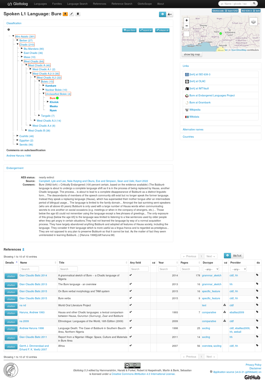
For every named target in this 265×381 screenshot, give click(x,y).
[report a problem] (65, 14)
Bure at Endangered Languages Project (212, 95)
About (160, 3)
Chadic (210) (27, 44)
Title (61, 262)
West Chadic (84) (34, 61)
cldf (232, 275)
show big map (192, 54)
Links (186, 66)
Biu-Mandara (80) (34, 48)
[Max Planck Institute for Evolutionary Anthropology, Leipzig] (11, 369)
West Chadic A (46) (39, 65)
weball (237, 331)
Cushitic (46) (26, 136)
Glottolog (20, 3)
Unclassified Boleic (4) (58, 94)
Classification (13, 23)
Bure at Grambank (200, 102)
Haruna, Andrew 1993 (32, 312)
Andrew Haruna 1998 (18, 155)
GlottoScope (145, 3)
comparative (209, 312)
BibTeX (237, 255)
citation (11, 276)
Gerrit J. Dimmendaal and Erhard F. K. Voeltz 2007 (34, 347)
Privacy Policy (253, 364)
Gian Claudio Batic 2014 (33, 275)
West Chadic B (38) (39, 130)
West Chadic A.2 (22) (49, 77)
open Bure (130, 30)
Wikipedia (194, 109)
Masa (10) (30, 57)
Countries (188, 136)
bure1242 (233, 10)
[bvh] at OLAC (197, 81)
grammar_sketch (211, 275)
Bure (53, 98)
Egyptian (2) (26, 140)
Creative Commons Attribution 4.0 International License (143, 374)
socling (206, 328)
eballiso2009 (237, 312)
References (99, 3)
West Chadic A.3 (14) (49, 120)
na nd (22, 305)
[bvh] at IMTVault (199, 88)
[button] (220, 33)
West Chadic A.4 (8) (43, 125)
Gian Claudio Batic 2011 (33, 337)
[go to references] (77, 14)
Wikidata (194, 116)
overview (207, 345)
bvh (257, 10)
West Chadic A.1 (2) (43, 69)
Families (57, 3)
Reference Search (122, 3)
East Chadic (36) (33, 53)
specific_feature (211, 291)
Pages (184, 262)
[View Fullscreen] (186, 34)
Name (23, 262)
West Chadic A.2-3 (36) (46, 73)
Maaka (54, 106)
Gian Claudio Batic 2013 (33, 284)
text (204, 305)
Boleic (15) (47, 81)
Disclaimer (255, 368)
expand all (147, 30)
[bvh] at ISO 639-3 (199, 74)
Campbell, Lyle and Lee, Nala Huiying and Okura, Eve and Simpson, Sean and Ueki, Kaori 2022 (93, 181)
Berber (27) (26, 40)
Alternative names (193, 129)
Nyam (53, 110)
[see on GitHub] (71, 14)
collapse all (163, 30)
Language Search (77, 3)
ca (153, 262)
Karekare (50, 85)
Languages (40, 3)
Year (161, 262)
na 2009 (24, 321)
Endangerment (14, 168)
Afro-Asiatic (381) (25, 36)
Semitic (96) (26, 144)
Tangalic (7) (48, 115)
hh (236, 275)
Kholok (54, 102)
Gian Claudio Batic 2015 (33, 291)
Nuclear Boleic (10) (56, 90)
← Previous (189, 256)
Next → (211, 256)
